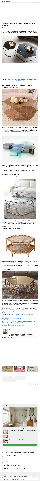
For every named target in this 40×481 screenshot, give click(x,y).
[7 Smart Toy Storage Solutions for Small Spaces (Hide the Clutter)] (5, 441)
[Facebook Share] (29, 384)
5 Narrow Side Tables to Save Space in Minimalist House (32, 373)
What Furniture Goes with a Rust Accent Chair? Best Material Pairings (14, 322)
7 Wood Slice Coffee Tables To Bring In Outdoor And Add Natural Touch (22, 314)
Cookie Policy (22, 479)
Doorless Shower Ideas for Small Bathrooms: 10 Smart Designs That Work (15, 428)
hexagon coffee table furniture (19, 377)
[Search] (37, 1)
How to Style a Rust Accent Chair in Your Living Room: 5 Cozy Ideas (13, 325)
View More (20, 445)
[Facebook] (10, 337)
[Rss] (7, 337)
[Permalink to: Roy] (2, 27)
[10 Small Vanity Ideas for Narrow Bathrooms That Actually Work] (5, 436)
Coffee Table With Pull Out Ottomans (10, 462)
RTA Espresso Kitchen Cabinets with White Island (12, 465)
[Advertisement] (20, 10)
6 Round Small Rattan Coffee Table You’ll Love (7, 373)
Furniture (3, 21)
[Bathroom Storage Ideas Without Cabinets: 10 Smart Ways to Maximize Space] (5, 432)
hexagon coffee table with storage (8, 378)
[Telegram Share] (35, 384)
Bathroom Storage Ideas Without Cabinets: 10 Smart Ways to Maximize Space (22, 430)
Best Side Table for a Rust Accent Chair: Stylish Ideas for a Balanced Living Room (16, 319)
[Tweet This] (31, 384)
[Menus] (2, 1)
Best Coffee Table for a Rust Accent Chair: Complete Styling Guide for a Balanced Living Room (18, 321)
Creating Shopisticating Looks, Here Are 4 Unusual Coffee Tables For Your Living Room (22, 80)
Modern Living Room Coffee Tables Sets (11, 455)
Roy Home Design (7, 1)
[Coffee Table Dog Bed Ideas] (19, 369)
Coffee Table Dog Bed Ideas (19, 372)
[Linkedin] (2, 337)
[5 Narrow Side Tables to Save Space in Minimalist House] (32, 369)
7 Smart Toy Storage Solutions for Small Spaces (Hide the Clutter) (20, 439)
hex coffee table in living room (7, 377)
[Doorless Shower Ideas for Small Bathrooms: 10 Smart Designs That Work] (20, 417)
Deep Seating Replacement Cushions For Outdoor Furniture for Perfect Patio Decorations (19, 452)
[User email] (11, 337)
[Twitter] (8, 337)
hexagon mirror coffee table (21, 378)
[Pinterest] (4, 337)
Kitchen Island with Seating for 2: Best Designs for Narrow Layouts (15, 468)
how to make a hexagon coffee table (8, 380)
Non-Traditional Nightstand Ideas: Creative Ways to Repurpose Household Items (16, 324)
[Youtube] (5, 337)
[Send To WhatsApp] (37, 384)
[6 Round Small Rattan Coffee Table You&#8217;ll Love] (7, 369)
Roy (4, 27)
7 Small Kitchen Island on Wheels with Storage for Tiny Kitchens (13, 318)
